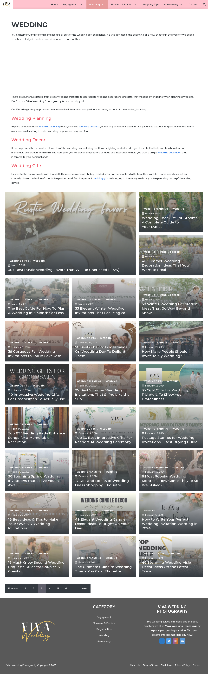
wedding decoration (169, 152)
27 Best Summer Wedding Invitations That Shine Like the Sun (102, 394)
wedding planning (49, 126)
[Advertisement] (104, 68)
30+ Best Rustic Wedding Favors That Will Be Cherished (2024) (63, 270)
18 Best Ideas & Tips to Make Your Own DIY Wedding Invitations (33, 523)
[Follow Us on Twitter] (168, 641)
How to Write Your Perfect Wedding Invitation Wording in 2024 (170, 523)
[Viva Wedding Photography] (6, 4)
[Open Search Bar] (204, 4)
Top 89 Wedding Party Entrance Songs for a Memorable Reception (36, 437)
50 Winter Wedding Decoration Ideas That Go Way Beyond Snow (170, 308)
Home (54, 4)
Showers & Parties (121, 4)
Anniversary (171, 4)
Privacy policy (182, 665)
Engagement (70, 4)
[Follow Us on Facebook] (162, 641)
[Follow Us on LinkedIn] (182, 641)
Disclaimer (166, 665)
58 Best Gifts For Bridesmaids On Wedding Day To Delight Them (101, 351)
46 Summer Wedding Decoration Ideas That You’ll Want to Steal (167, 265)
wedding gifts (101, 178)
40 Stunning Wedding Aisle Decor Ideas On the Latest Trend (166, 566)
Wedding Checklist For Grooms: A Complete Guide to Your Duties (170, 222)
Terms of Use (150, 665)
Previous (13, 588)
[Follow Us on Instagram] (175, 641)
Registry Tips (151, 4)
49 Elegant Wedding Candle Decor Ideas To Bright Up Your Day (102, 523)
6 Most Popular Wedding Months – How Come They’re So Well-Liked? (170, 480)
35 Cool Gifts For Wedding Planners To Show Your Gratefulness (165, 394)
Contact (193, 4)
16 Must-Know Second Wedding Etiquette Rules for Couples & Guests (36, 566)
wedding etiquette (89, 126)
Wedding (94, 4)
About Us (135, 665)
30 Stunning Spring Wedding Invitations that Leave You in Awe (34, 480)
